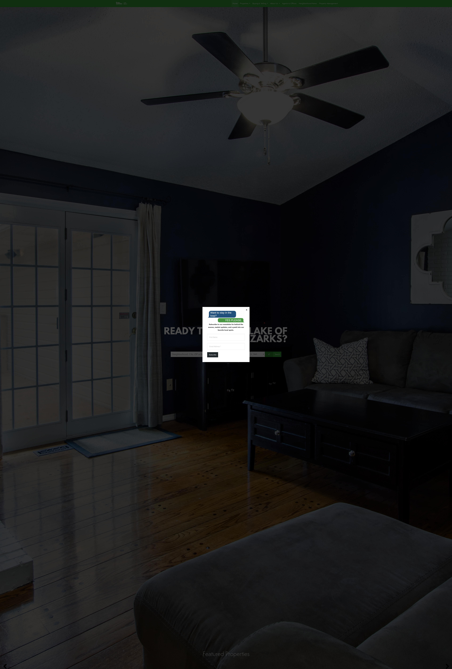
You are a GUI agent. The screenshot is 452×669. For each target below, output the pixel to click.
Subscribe (212, 355)
